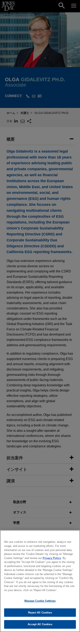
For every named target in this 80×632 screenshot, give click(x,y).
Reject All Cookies (40, 612)
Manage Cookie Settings (40, 600)
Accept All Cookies (40, 624)
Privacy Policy (52, 558)
